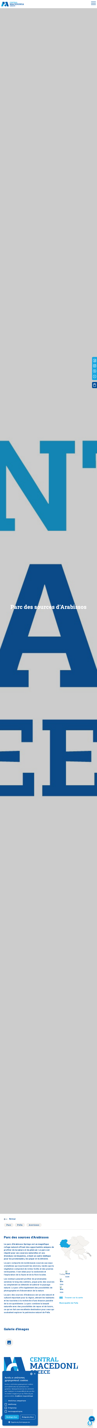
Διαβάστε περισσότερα (24, 1396)
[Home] (12, 4)
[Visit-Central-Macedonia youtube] (95, 376)
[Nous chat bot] (91, 1421)
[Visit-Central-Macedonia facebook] (95, 360)
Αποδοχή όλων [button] (11, 1417)
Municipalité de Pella (68, 1303)
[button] (20, 1422)
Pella (20, 1225)
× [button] (34, 1374)
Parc (8, 1225)
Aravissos (34, 1225)
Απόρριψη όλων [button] (28, 1417)
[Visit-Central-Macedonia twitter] (95, 371)
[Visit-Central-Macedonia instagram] (95, 366)
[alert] (20, 1398)
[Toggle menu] (93, 4)
